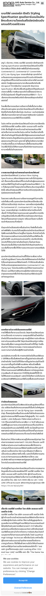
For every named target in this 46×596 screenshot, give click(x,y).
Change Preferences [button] (23, 587)
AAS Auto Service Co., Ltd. (27, 2)
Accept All (23, 580)
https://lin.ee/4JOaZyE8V (12, 485)
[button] (42, 3)
